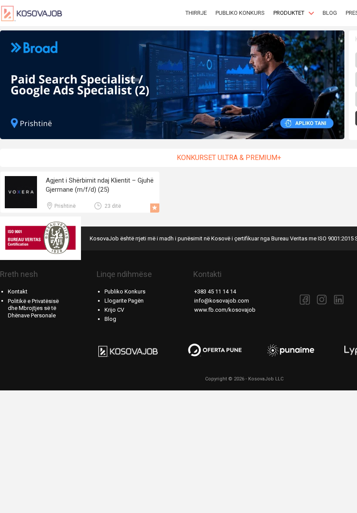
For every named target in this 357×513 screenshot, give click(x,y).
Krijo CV (114, 310)
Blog (110, 319)
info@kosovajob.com (221, 300)
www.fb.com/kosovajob (225, 310)
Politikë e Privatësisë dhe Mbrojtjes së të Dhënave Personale (33, 308)
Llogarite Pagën (124, 300)
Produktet (288, 13)
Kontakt (17, 291)
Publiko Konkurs (124, 291)
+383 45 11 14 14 (215, 291)
